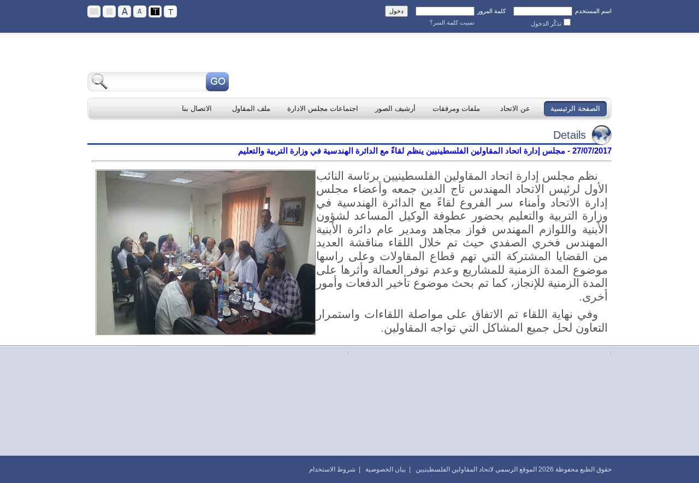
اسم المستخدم (593, 11)
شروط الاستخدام (332, 469)
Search (217, 81)
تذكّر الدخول (546, 23)
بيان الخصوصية (385, 469)
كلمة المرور (491, 11)
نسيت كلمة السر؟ (452, 22)
